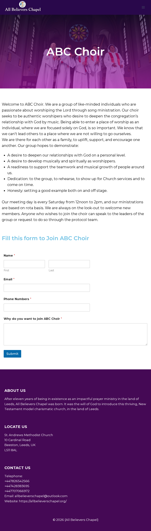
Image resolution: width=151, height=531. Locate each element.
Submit (12, 354)
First (6, 270)
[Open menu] (143, 7)
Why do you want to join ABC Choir (33, 319)
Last (51, 270)
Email (9, 279)
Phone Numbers (17, 299)
